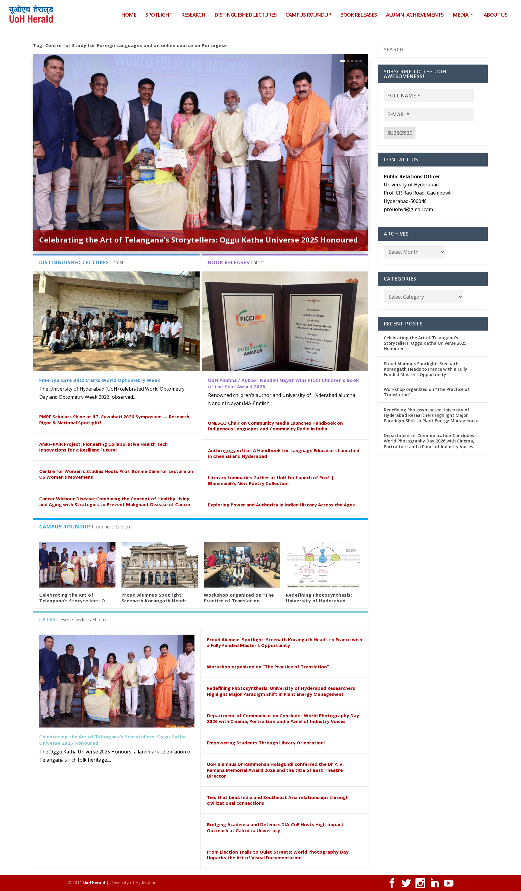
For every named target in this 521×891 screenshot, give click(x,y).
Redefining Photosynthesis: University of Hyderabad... (319, 598)
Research (193, 15)
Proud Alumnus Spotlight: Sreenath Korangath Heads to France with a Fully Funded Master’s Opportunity (284, 642)
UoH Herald (94, 882)
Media (460, 15)
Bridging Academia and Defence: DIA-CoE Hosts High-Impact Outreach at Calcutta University (275, 827)
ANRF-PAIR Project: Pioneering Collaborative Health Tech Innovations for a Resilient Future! (103, 447)
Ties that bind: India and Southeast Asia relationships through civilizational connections (278, 800)
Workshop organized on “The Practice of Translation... (239, 598)
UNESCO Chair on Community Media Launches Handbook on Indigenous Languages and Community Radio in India (275, 426)
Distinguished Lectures (245, 15)
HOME (128, 15)
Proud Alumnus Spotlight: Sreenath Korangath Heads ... (157, 598)
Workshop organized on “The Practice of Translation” (268, 667)
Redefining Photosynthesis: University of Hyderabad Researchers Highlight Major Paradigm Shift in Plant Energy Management (281, 691)
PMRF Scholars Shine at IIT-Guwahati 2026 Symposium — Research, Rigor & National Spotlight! (115, 419)
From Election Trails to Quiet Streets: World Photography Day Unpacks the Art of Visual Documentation (278, 855)
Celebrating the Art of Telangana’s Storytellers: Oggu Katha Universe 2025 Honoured (198, 240)
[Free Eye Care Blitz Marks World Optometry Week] (116, 321)
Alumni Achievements (415, 15)
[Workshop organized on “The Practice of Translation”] (242, 565)
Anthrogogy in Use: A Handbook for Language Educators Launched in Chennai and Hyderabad (283, 453)
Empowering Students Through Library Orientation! (266, 743)
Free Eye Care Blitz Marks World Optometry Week (99, 380)
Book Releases (358, 15)
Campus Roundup (308, 15)
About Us (495, 15)
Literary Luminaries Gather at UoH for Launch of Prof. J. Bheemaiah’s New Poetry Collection (271, 480)
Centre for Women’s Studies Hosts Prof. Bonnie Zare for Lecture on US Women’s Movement (116, 474)
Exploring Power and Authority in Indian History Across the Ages (281, 505)
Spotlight (158, 15)
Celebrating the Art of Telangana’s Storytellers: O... (74, 598)
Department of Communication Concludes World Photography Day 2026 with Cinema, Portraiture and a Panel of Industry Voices (283, 718)
